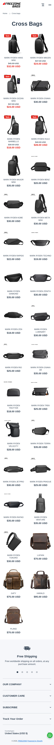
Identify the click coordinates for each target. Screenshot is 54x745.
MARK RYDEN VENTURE (40, 518)
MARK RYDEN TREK (40, 405)
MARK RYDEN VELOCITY (13, 444)
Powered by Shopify (35, 741)
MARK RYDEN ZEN (13, 329)
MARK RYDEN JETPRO (13, 482)
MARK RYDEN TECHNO (40, 256)
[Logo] (12, 5)
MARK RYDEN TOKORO (13, 556)
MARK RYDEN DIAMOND (13, 292)
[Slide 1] (17, 672)
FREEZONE (22, 741)
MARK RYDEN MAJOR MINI (13, 181)
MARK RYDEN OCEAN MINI (13, 99)
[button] (43, 4)
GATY (13, 593)
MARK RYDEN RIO (13, 367)
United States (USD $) (16, 733)
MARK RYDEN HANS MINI (13, 59)
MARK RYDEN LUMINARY (40, 330)
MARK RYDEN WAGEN (40, 58)
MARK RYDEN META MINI (40, 219)
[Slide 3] (27, 672)
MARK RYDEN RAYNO (14, 517)
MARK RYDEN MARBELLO (13, 140)
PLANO (13, 629)
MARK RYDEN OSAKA (40, 98)
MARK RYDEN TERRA (40, 443)
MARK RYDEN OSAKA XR (40, 368)
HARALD (40, 593)
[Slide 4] (32, 672)
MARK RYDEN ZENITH (40, 291)
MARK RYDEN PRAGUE (40, 482)
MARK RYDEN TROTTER (13, 406)
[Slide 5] (37, 672)
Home (5, 13)
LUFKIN (40, 555)
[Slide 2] (22, 672)
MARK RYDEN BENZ (40, 180)
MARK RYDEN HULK (40, 139)
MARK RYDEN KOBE (13, 218)
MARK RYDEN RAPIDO (13, 256)
